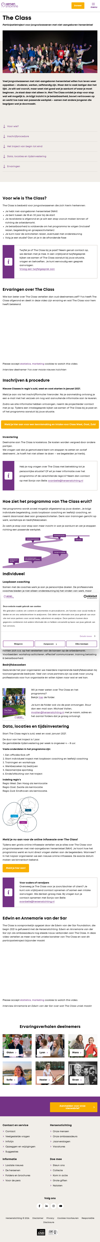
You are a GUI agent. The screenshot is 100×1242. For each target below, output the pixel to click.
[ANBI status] (41, 1232)
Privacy (50, 1218)
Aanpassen (48, 644)
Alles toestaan (81, 644)
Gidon (10, 1052)
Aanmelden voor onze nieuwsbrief (72, 1107)
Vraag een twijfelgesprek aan (37, 269)
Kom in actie (60, 1175)
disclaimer (37, 1218)
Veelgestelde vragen (17, 1136)
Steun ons (59, 1165)
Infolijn (9, 1141)
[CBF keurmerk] (53, 1232)
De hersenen (12, 1170)
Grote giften (60, 1180)
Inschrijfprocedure (18, 136)
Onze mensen (61, 1131)
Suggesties (11, 1152)
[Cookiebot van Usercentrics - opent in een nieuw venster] (85, 597)
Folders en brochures (17, 1175)
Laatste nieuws (14, 1165)
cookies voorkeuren (68, 1218)
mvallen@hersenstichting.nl (47, 712)
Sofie (9, 1080)
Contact (10, 1131)
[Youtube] (61, 1206)
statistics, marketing (32, 364)
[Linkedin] (46, 1206)
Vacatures (59, 1147)
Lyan (42, 1052)
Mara (75, 1052)
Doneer (78, 6)
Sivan (75, 1080)
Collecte (58, 1170)
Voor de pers (12, 1180)
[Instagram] (54, 1206)
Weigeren (18, 644)
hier (41, 697)
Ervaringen (13, 166)
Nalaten (58, 1186)
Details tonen (86, 636)
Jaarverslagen (61, 1141)
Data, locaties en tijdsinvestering (26, 156)
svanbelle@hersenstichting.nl (65, 481)
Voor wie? (13, 126)
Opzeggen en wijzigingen (20, 1147)
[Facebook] (39, 1206)
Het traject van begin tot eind (24, 146)
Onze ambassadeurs (65, 1136)
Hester (43, 1080)
